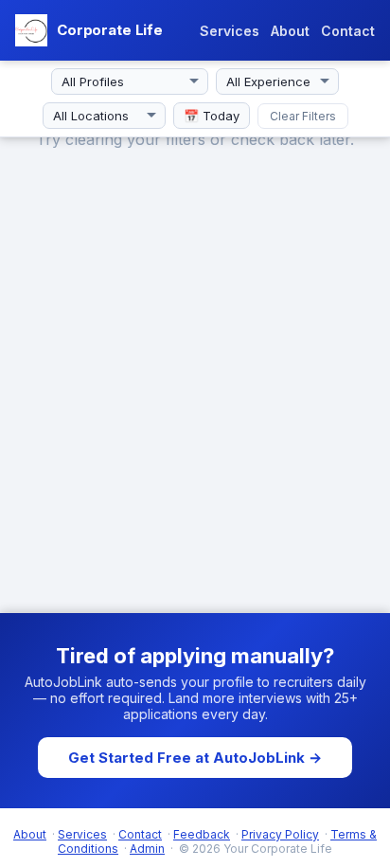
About (290, 31)
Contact (348, 31)
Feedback (201, 834)
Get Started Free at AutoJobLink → (195, 758)
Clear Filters (303, 116)
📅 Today (211, 115)
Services (229, 31)
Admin (147, 848)
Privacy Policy (280, 834)
